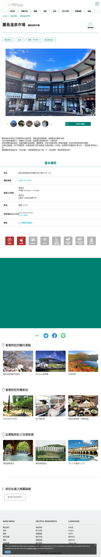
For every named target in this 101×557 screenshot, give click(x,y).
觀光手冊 (39, 537)
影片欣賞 (65, 11)
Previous (22, 82)
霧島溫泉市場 (25, 16)
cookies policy (31, 548)
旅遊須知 (39, 527)
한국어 (70, 534)
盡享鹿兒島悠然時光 (15, 497)
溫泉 (19, 40)
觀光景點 (14, 16)
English (71, 530)
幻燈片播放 (80, 124)
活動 (45, 11)
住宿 (54, 11)
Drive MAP (23, 215)
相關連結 (39, 540)
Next (79, 82)
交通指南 (6, 543)
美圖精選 (78, 11)
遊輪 (89, 11)
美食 (4, 530)
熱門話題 (6, 537)
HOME (4, 16)
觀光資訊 (6, 527)
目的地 (12, 11)
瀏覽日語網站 (26, 223)
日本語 (70, 527)
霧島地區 (7, 40)
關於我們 (39, 543)
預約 (4, 540)
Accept (8, 552)
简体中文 (71, 540)
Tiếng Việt (72, 543)
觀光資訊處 (49, 40)
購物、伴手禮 (33, 40)
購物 (4, 534)
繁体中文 (71, 537)
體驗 (35, 11)
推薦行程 (24, 11)
